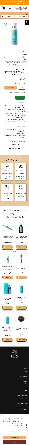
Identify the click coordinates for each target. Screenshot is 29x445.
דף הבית (25, 369)
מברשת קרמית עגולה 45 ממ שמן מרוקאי (21, 267)
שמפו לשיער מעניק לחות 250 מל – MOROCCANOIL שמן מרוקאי (7, 330)
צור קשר (25, 382)
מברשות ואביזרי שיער (22, 406)
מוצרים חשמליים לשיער (22, 403)
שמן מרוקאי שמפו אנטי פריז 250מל (21, 298)
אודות (26, 371)
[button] (27, 22)
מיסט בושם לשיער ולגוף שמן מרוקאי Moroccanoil (7, 268)
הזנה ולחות (24, 62)
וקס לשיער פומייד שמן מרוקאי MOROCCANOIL (21, 329)
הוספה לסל (10, 88)
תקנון (26, 374)
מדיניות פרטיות (23, 376)
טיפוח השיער (17, 62)
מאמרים (25, 379)
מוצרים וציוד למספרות (22, 395)
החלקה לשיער (24, 398)
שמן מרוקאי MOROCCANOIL (16, 65)
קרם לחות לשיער (8, 57)
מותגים (25, 390)
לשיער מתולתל (8, 62)
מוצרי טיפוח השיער (18, 57)
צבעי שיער (25, 401)
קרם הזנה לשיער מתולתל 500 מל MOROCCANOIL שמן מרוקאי (21, 237)
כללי (26, 57)
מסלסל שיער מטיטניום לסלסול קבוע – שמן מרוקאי (8, 237)
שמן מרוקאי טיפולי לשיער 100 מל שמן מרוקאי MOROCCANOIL (7, 298)
